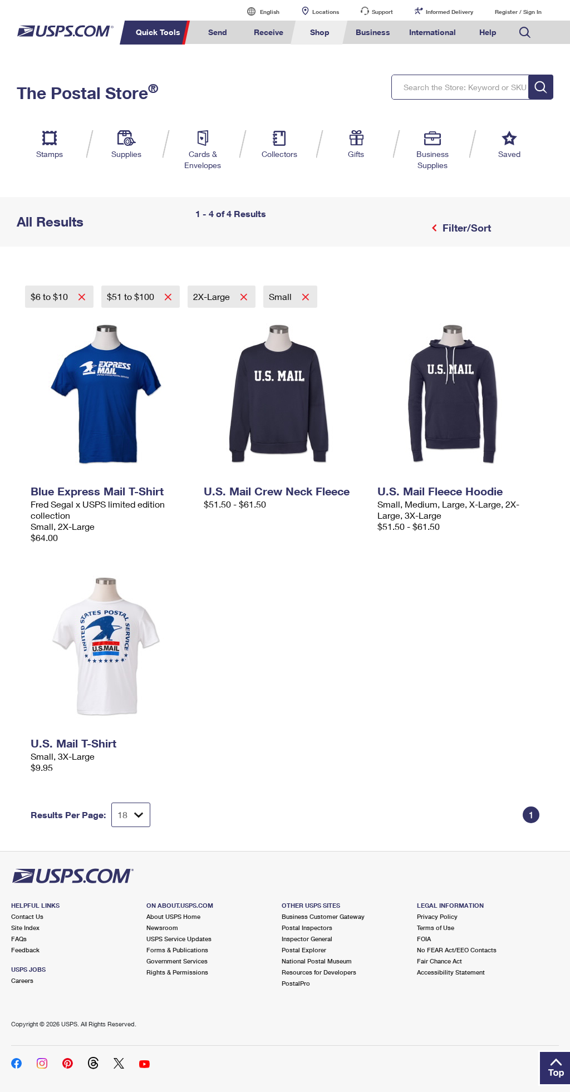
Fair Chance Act (439, 961)
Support (382, 11)
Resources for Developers (319, 972)
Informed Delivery (449, 11)
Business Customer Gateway (323, 916)
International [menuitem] (432, 32)
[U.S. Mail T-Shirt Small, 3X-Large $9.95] (112, 646)
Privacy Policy (437, 916)
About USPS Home (173, 916)
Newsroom (162, 927)
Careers (22, 980)
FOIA (424, 938)
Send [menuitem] (217, 32)
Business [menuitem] (373, 32)
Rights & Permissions (177, 972)
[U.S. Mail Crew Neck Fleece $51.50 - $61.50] (285, 394)
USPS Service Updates (179, 938)
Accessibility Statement (451, 972)
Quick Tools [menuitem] (158, 32)
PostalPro (296, 983)
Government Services (177, 961)
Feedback (25, 949)
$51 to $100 (131, 296)
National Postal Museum (317, 961)
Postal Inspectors (307, 927)
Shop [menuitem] (320, 32)
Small (281, 296)
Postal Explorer (304, 949)
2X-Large (212, 296)
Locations (325, 11)
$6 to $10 (50, 296)
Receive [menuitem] (268, 32)
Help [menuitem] (488, 32)
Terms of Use (435, 927)
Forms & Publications (177, 949)
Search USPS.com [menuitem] (525, 33)
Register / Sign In (518, 11)
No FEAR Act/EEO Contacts (457, 949)
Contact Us (27, 916)
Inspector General (307, 938)
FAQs (19, 938)
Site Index (25, 927)
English (258, 11)
